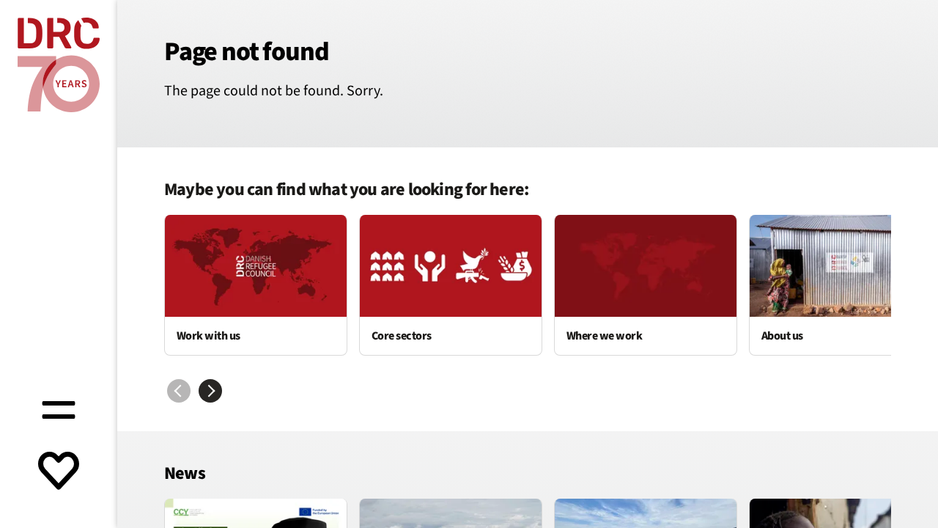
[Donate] (58, 472)
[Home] (59, 65)
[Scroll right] (210, 391)
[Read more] (256, 285)
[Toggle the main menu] (58, 407)
